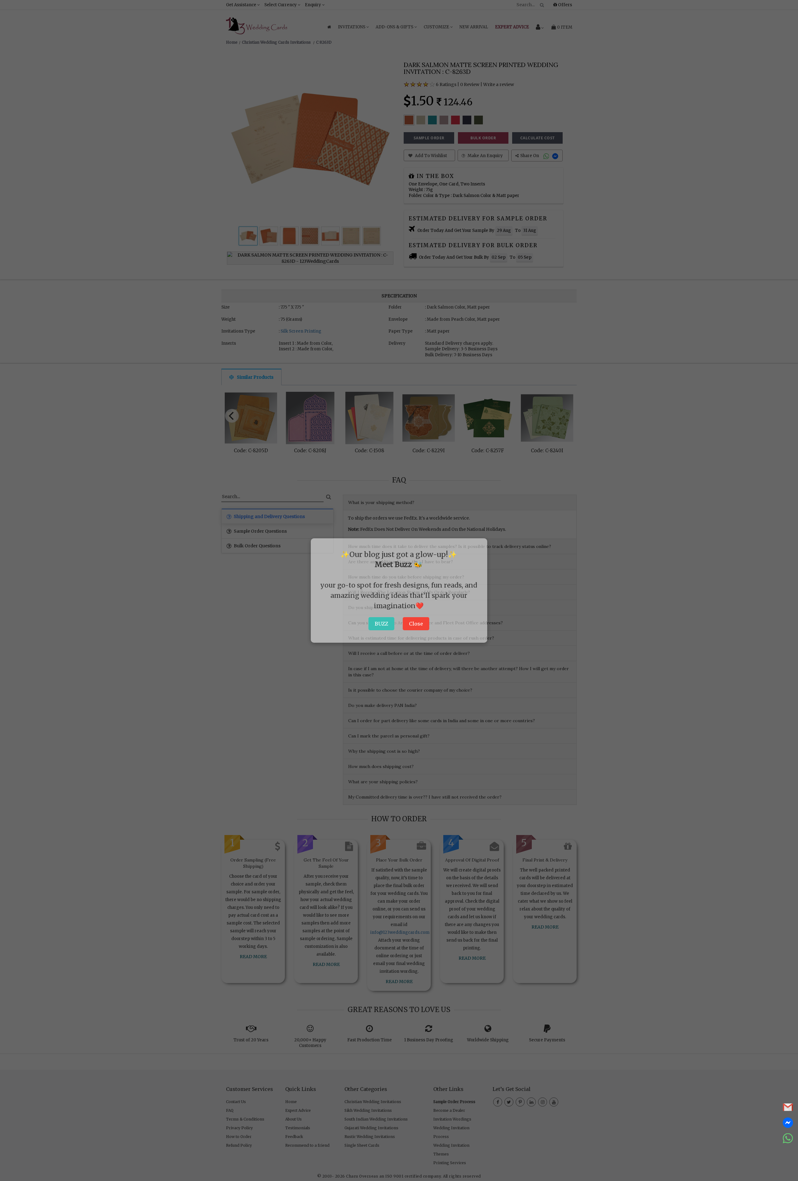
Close (416, 624)
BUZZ (381, 624)
